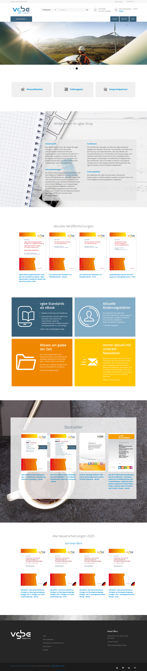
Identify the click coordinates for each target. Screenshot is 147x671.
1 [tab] (70, 68)
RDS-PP (124, 19)
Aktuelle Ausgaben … (112, 325)
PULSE (114, 19)
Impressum (47, 646)
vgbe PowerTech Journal (26, 47)
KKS (133, 19)
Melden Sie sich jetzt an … (112, 380)
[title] (117, 667)
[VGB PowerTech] (20, 9)
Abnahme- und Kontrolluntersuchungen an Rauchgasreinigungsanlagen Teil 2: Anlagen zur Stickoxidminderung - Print (62, 593)
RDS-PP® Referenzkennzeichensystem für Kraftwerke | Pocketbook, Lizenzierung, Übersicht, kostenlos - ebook (63, 478)
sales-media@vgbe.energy (116, 645)
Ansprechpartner (118, 89)
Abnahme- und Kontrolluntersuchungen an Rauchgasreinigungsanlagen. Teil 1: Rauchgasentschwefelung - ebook (92, 593)
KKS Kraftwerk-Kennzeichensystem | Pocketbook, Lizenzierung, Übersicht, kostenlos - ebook (33, 477)
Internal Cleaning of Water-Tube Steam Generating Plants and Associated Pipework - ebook (91, 477)
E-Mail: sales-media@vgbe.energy (52, 329)
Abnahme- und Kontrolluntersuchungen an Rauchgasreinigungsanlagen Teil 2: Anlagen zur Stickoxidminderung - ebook (33, 593)
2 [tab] (73, 68)
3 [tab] (77, 68)
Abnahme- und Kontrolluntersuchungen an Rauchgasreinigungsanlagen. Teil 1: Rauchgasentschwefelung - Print (122, 593)
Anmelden (102, 9)
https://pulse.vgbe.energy (49, 370)
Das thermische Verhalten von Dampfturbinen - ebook (60, 276)
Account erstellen (104, 11)
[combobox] (71, 10)
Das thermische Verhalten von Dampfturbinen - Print (90, 276)
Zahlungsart (76, 89)
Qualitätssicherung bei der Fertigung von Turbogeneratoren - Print (122, 276)
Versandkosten (34, 89)
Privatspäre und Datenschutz (53, 643)
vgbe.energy (118, 1)
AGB (44, 636)
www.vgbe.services (58, 666)
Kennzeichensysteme (53, 169)
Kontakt (45, 650)
